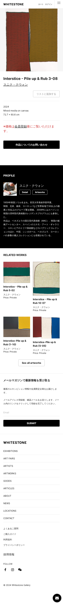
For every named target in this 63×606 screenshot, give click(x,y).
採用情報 (8, 554)
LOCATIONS (9, 510)
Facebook (5, 570)
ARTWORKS (9, 473)
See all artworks (31, 362)
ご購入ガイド (9, 534)
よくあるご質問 (10, 528)
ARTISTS (8, 466)
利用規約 (7, 539)
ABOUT (7, 495)
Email (6, 412)
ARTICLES (8, 488)
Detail (25, 192)
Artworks (40, 192)
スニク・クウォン (15, 84)
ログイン (48, 4)
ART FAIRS (9, 458)
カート (41, 4)
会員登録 (21, 126)
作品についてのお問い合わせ (31, 144)
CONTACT (8, 518)
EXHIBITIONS (10, 451)
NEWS (6, 503)
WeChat (20, 570)
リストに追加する (46, 93)
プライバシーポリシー (14, 545)
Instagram (12, 570)
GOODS (7, 480)
